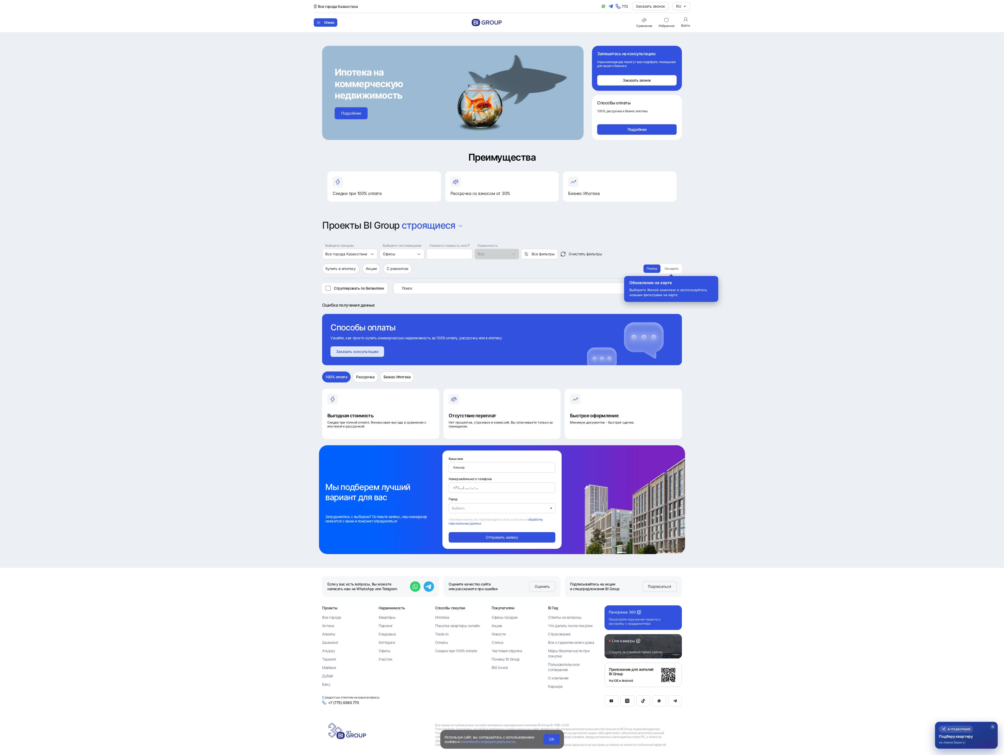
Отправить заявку (502, 537)
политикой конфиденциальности (487, 741)
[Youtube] (611, 700)
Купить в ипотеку (341, 268)
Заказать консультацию (357, 351)
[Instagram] (627, 700)
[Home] (486, 22)
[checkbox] (328, 288)
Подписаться (659, 586)
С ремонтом (397, 268)
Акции (371, 268)
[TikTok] (643, 700)
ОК (551, 739)
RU (678, 6)
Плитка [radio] (652, 269)
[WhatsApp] (659, 700)
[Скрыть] (992, 726)
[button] (966, 735)
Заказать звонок (650, 6)
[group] (662, 268)
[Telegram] (675, 700)
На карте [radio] (671, 269)
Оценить (542, 586)
